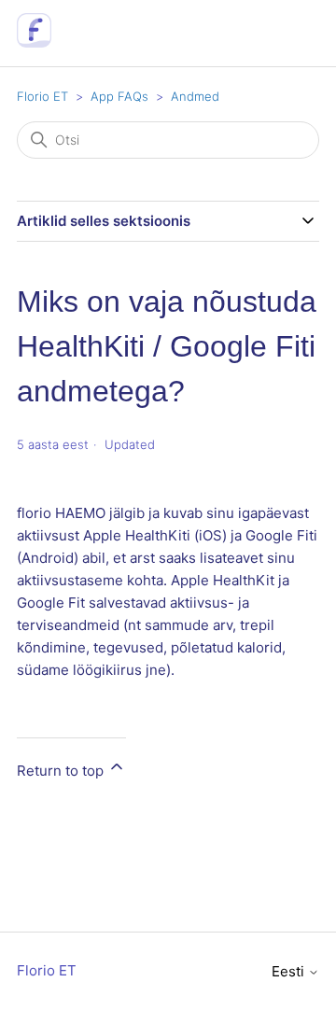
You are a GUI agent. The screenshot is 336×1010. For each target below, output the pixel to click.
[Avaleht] (34, 42)
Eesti (290, 971)
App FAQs (119, 96)
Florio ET (42, 96)
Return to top (62, 770)
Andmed (195, 96)
